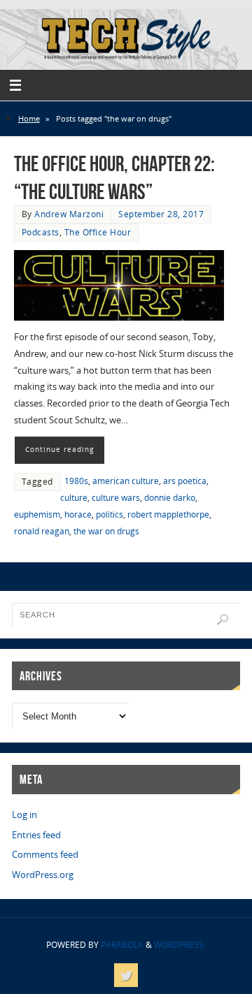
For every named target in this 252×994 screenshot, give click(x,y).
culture (74, 498)
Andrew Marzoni (69, 214)
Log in (24, 815)
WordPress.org (43, 875)
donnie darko (169, 498)
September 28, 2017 (161, 214)
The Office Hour (98, 232)
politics (109, 514)
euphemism (37, 514)
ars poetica (184, 481)
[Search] (223, 620)
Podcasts (40, 232)
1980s (76, 481)
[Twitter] (126, 975)
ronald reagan (41, 531)
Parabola (122, 945)
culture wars (116, 498)
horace (78, 514)
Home (29, 118)
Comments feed (45, 855)
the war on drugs (106, 531)
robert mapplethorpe (168, 514)
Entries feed (36, 835)
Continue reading (59, 449)
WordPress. (180, 945)
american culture (125, 481)
